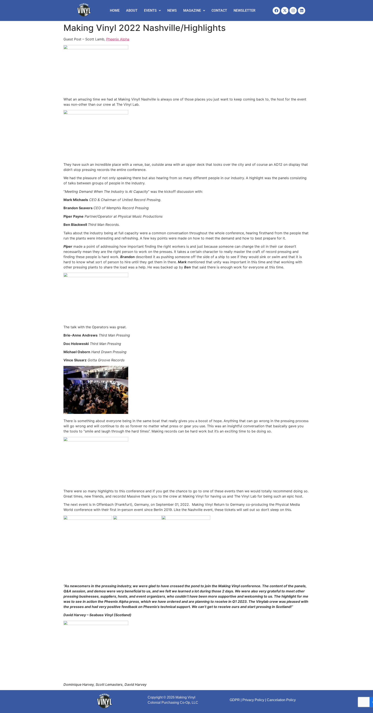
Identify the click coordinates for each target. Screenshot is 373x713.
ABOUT (132, 10)
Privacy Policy (253, 700)
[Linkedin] (301, 10)
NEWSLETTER (244, 10)
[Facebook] (276, 10)
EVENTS (150, 10)
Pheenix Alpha (117, 39)
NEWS (172, 10)
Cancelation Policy (281, 700)
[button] (152, 11)
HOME (115, 10)
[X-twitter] (284, 10)
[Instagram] (293, 10)
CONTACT (219, 10)
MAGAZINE (192, 10)
